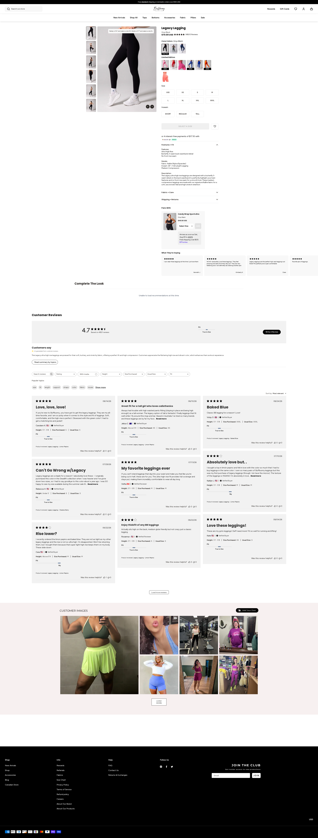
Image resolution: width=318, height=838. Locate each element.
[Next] (152, 107)
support (56, 387)
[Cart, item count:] (311, 8)
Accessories (169, 17)
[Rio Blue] (199, 65)
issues (90, 387)
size (34, 387)
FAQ (110, 765)
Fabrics (60, 775)
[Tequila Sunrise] (165, 77)
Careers (60, 799)
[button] (23, 8)
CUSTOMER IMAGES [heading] (74, 610)
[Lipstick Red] (173, 65)
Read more (161, 419)
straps (66, 387)
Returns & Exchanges (117, 775)
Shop (7, 770)
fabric (82, 387)
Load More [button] (159, 702)
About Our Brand (64, 804)
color (74, 387)
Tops (144, 17)
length (47, 387)
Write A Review (272, 332)
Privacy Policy (63, 785)
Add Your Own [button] (249, 610)
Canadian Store (12, 785)
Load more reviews (159, 592)
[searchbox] (40, 374)
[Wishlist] (295, 8)
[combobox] (65, 374)
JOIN (256, 775)
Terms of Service (64, 789)
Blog (7, 780)
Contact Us (113, 770)
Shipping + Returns (170, 199)
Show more (100, 387)
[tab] (91, 33)
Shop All (134, 17)
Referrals (60, 770)
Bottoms (155, 17)
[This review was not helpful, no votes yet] (108, 451)
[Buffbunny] (159, 9)
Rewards (271, 9)
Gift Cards (284, 9)
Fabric (183, 17)
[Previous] (148, 107)
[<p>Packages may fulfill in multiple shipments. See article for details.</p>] (159, 2)
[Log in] (303, 8)
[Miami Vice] (182, 65)
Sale (203, 17)
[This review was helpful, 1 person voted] (104, 577)
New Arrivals (119, 17)
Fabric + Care (167, 192)
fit (40, 387)
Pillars (193, 17)
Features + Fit (167, 145)
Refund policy (63, 794)
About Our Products (66, 808)
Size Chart (61, 780)
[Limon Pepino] (173, 49)
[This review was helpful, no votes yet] (104, 451)
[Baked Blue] (182, 49)
